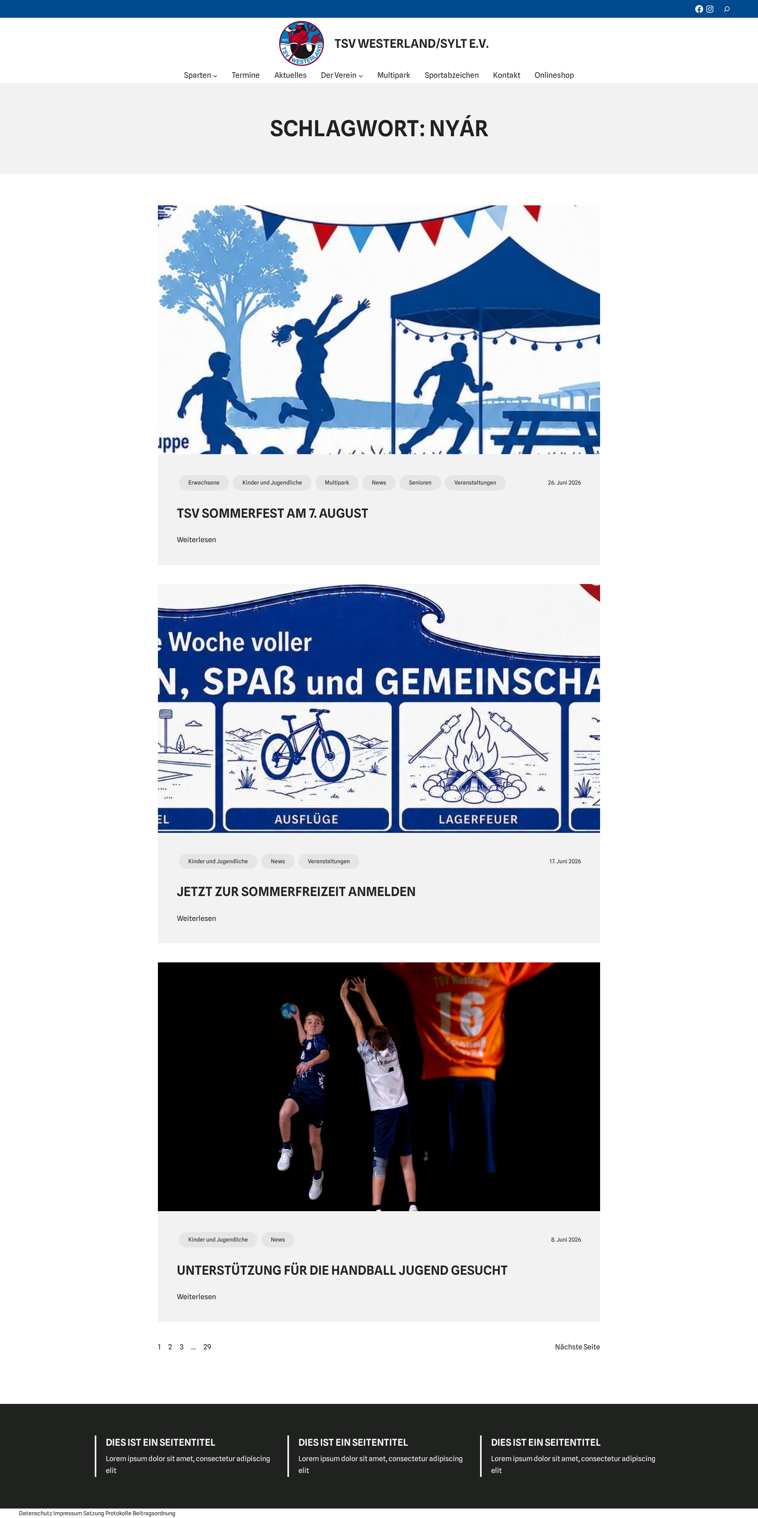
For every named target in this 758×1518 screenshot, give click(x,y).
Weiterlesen (196, 539)
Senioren (420, 482)
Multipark (337, 482)
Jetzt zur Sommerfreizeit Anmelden (296, 891)
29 (207, 1347)
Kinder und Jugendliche (272, 482)
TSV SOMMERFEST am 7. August (272, 513)
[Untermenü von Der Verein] (360, 75)
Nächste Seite (577, 1347)
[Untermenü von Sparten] (215, 75)
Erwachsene (204, 482)
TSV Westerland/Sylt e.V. (411, 43)
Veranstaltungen (475, 482)
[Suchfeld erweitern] (727, 9)
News (379, 482)
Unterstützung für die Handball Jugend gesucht (342, 1270)
